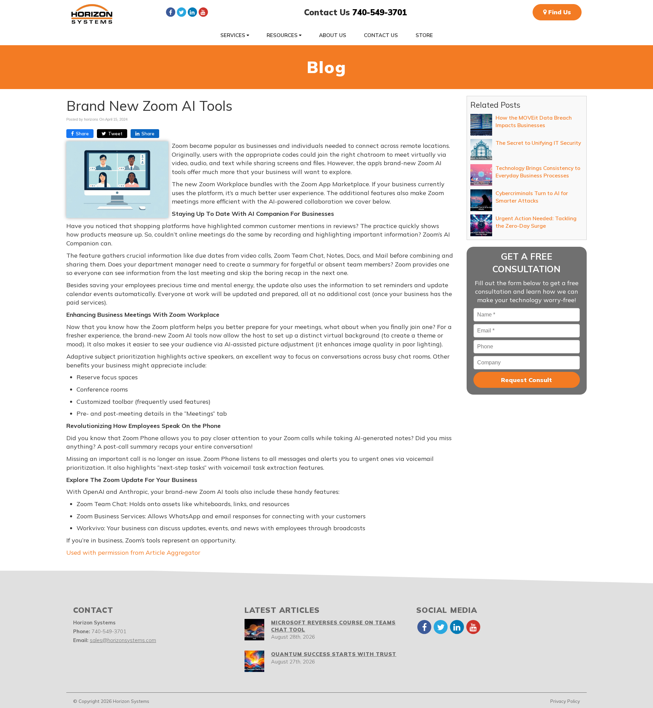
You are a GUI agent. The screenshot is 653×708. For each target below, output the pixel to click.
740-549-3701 (379, 12)
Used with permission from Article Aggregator (133, 552)
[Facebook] (170, 12)
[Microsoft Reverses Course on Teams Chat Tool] (254, 629)
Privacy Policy (565, 701)
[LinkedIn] (192, 12)
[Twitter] (181, 12)
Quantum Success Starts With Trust (333, 654)
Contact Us (381, 35)
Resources (283, 35)
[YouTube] (203, 12)
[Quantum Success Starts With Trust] (254, 661)
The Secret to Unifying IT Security (538, 142)
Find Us (559, 12)
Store (424, 35)
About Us (332, 35)
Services (233, 35)
